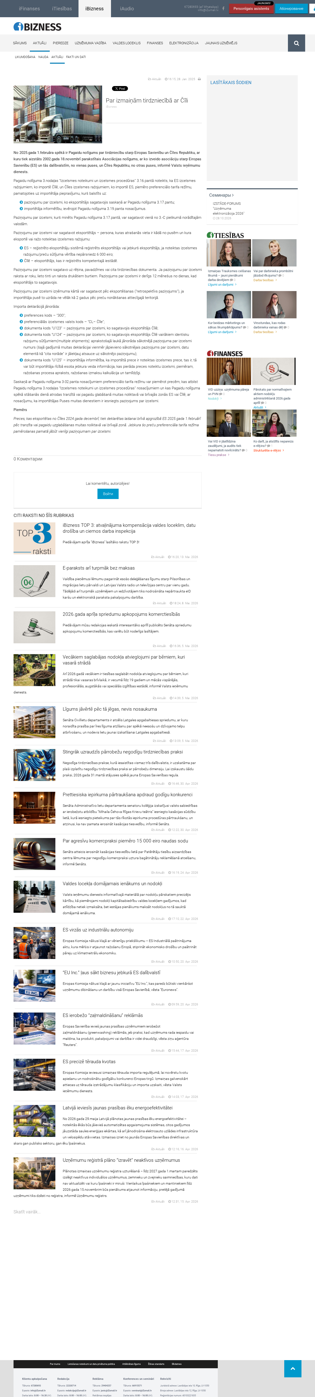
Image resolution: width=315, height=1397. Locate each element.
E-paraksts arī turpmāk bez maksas (99, 568)
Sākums (20, 43)
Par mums (55, 1364)
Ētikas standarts (156, 1364)
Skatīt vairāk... (27, 1211)
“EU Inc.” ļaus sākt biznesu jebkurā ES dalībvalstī (111, 972)
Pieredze (60, 43)
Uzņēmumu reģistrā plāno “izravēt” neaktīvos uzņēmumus (121, 1160)
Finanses (155, 43)
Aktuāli (40, 43)
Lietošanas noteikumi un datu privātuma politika (91, 1364)
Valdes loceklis (127, 43)
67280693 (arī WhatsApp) (201, 7)
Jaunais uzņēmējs (221, 43)
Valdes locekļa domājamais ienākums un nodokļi (112, 883)
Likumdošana (25, 57)
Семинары (220, 195)
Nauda (43, 57)
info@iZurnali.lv (208, 10)
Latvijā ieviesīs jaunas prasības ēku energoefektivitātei (118, 1108)
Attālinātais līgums (131, 1364)
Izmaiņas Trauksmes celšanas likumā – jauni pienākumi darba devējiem (229, 275)
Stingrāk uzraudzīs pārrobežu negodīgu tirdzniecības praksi (123, 752)
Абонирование (291, 8)
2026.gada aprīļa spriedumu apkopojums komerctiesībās (121, 614)
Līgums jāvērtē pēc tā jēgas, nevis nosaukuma (110, 709)
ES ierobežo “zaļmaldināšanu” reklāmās (103, 1015)
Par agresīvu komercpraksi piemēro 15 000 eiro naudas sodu (125, 841)
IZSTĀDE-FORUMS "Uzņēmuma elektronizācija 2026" (228, 208)
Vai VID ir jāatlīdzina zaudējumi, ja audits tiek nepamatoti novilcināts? (224, 446)
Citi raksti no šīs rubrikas (44, 515)
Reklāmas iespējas (102, 1395)
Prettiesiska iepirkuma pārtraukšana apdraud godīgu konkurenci (127, 794)
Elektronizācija (184, 43)
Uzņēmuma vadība (90, 43)
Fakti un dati (76, 57)
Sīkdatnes (177, 1364)
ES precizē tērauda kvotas (89, 1061)
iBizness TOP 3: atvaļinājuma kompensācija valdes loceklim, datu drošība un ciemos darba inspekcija (129, 528)
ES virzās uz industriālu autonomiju (98, 930)
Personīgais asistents (252, 7)
